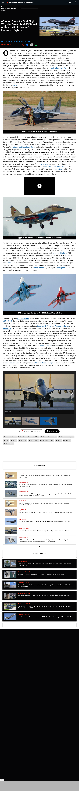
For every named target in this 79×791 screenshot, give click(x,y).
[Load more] (39, 546)
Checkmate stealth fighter (45, 363)
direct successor (12, 363)
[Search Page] (76, 2)
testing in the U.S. (39, 268)
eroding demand (62, 268)
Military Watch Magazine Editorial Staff (16, 41)
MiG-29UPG (7, 321)
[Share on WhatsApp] (36, 45)
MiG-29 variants (23, 318)
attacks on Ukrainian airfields (24, 147)
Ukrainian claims (45, 346)
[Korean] (70, 2)
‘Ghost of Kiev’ (43, 164)
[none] (39, 509)
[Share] (23, 45)
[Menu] (3, 2)
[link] (39, 475)
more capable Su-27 (59, 253)
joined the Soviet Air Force (58, 68)
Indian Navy (7, 328)
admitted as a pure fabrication (56, 167)
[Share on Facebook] (27, 45)
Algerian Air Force (62, 326)
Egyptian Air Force (44, 326)
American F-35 (17, 85)
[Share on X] (32, 45)
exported (9, 263)
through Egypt (58, 169)
